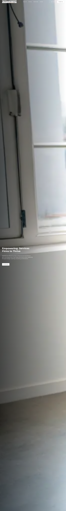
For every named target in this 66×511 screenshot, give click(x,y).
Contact (41, 1)
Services (30, 1)
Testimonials (35, 1)
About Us (25, 1)
